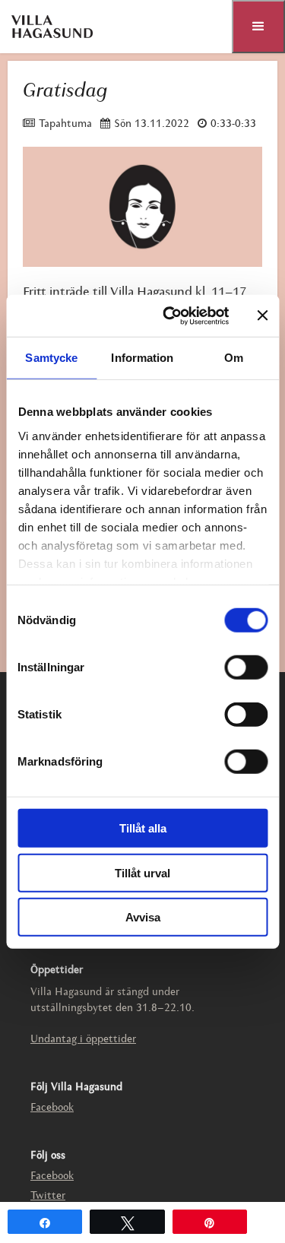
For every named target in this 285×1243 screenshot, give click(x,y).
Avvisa (142, 917)
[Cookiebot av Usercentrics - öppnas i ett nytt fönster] (170, 315)
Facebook (52, 1108)
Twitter (47, 1196)
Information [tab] (142, 357)
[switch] (246, 667)
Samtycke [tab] (51, 357)
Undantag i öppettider (83, 1039)
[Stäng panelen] (262, 315)
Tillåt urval (142, 872)
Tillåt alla (142, 828)
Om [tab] (233, 357)
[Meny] (258, 26)
